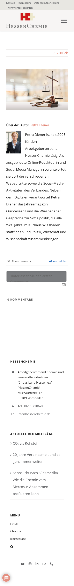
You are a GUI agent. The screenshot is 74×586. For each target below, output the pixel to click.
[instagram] (30, 564)
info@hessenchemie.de (34, 414)
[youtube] (22, 564)
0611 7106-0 (33, 406)
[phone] (51, 564)
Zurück (62, 53)
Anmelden (59, 261)
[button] (37, 546)
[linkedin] (37, 564)
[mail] (44, 564)
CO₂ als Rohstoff (25, 443)
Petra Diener (39, 125)
